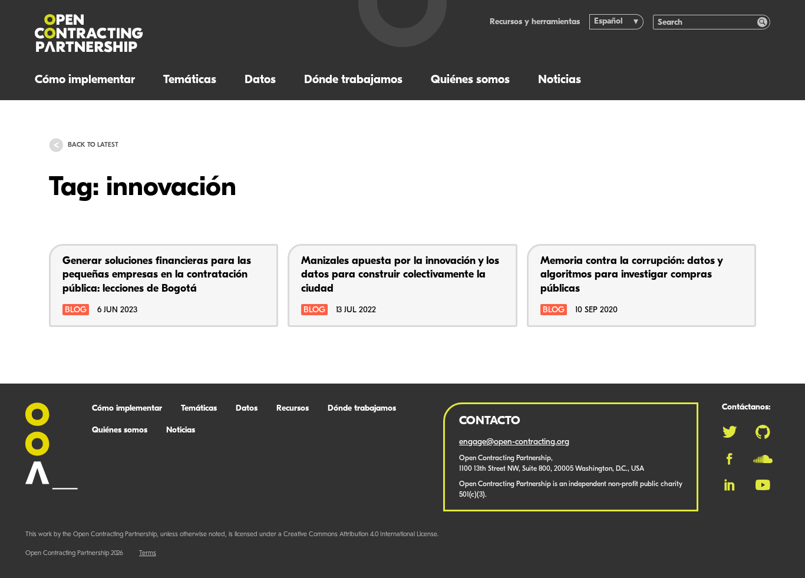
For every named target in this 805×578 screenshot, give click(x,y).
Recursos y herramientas (535, 22)
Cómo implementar (85, 80)
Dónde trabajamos (353, 80)
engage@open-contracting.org (514, 442)
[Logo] (175, 33)
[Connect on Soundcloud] (763, 459)
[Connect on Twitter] (729, 431)
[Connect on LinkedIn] (729, 485)
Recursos (292, 408)
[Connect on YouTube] (762, 485)
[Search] (762, 22)
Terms (147, 553)
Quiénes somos (470, 80)
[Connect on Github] (762, 431)
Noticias (559, 80)
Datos (260, 80)
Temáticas (189, 80)
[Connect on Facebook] (729, 459)
